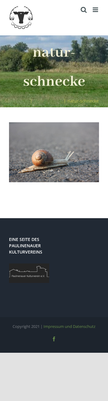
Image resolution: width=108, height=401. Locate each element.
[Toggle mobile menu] (96, 10)
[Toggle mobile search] (84, 10)
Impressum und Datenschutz (69, 326)
